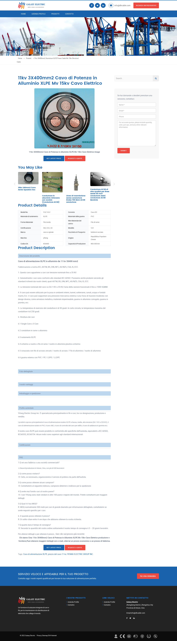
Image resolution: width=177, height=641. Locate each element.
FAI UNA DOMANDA (148, 576)
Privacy (39, 635)
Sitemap (45, 635)
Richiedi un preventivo (146, 5)
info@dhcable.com (122, 5)
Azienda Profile (39, 14)
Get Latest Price (54, 158)
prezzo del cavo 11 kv (57, 554)
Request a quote (75, 158)
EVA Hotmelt (52, 635)
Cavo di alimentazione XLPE (35, 554)
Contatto (69, 14)
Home (23, 14)
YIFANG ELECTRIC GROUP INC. (80, 554)
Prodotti (55, 14)
